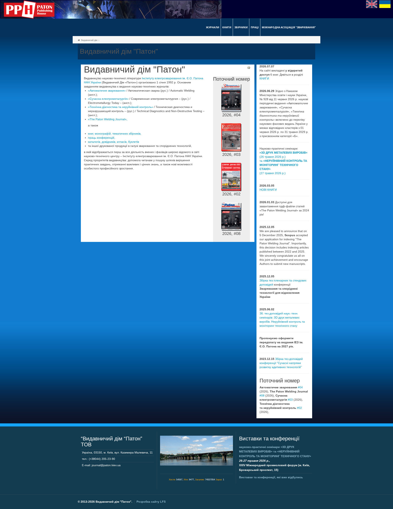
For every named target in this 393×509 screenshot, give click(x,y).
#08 (262, 395)
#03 (290, 399)
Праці (255, 27)
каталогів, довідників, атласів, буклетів (113, 141)
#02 (299, 407)
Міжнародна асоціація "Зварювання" (289, 27)
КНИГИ (264, 78)
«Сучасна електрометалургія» (108, 98)
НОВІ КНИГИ (268, 189)
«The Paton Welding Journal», (107, 119)
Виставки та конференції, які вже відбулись (271, 477)
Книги (226, 27)
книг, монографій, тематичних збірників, (114, 133)
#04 (300, 387)
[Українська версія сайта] (385, 4)
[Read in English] (371, 4)
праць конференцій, (101, 137)
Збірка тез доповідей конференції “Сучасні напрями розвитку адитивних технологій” (281, 363)
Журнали (212, 27)
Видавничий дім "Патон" (134, 69)
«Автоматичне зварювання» (107, 90)
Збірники (241, 27)
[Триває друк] (248, 67)
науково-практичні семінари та (275, 451)
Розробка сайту (151, 501)
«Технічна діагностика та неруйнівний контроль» (120, 107)
